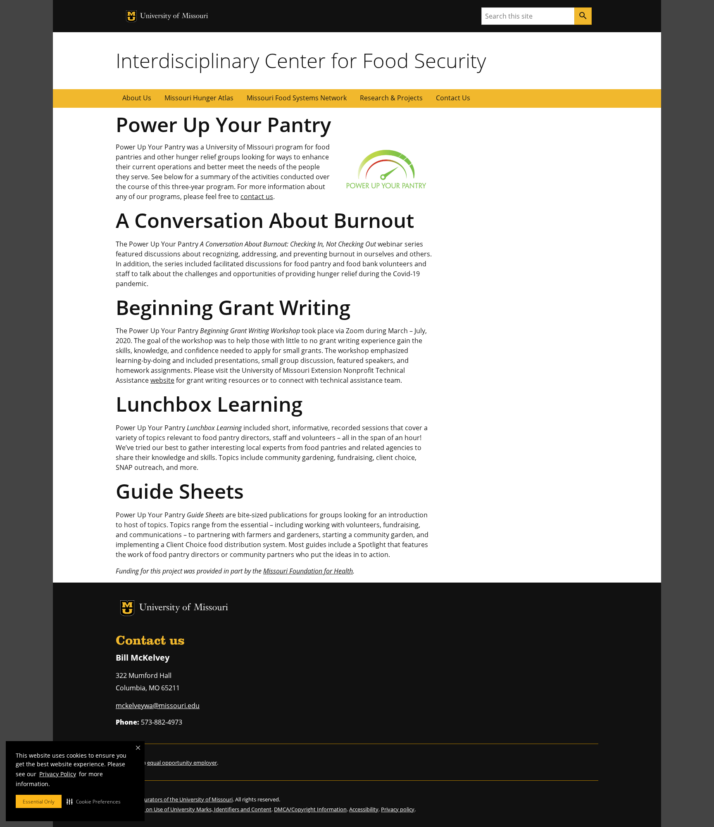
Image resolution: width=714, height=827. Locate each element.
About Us (136, 97)
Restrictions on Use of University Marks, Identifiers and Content (193, 809)
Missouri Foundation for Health (308, 571)
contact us (256, 196)
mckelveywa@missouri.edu (158, 705)
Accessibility (363, 809)
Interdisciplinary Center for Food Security (301, 60)
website (162, 380)
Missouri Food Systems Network (297, 97)
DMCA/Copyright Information (310, 809)
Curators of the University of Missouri (187, 799)
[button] (93, 801)
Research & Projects (391, 97)
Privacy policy (397, 809)
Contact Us (453, 97)
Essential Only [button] (39, 801)
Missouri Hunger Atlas (198, 97)
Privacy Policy (57, 774)
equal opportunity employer (182, 762)
